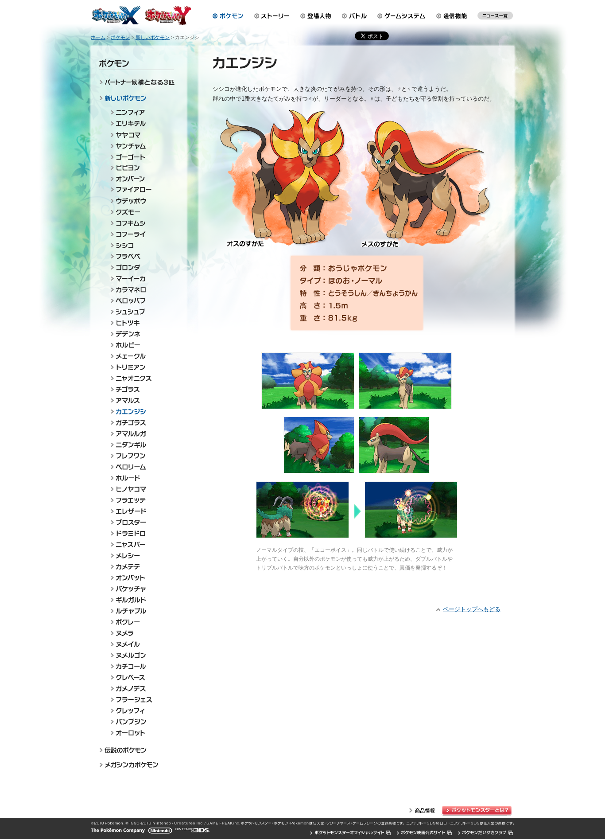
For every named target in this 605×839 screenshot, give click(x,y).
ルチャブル (140, 611)
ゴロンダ (140, 267)
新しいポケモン (138, 99)
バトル (355, 16)
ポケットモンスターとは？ (478, 810)
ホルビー (140, 345)
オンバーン (140, 179)
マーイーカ (140, 278)
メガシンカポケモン (138, 765)
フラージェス (140, 699)
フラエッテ (140, 500)
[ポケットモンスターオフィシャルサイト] (351, 832)
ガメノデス (140, 688)
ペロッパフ (140, 300)
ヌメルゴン (140, 655)
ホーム (98, 37)
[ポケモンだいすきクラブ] (485, 832)
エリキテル (140, 123)
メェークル (140, 356)
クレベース (140, 677)
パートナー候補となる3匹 (138, 84)
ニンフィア (140, 112)
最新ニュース (495, 18)
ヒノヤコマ (140, 489)
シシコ (140, 245)
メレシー (140, 555)
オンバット (140, 577)
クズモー (140, 212)
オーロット (140, 733)
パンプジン (140, 721)
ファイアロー (140, 190)
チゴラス (140, 389)
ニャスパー (140, 544)
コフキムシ (140, 223)
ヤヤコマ (140, 134)
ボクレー (140, 622)
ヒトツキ (140, 323)
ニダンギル (140, 444)
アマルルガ (140, 433)
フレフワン (140, 456)
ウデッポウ (140, 201)
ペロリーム (140, 467)
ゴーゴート (140, 156)
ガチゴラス (140, 422)
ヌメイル (140, 644)
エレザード (140, 511)
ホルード (140, 478)
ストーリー (272, 16)
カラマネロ (140, 289)
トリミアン (140, 367)
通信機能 (454, 16)
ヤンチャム (140, 145)
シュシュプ (140, 311)
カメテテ (140, 566)
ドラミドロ (140, 533)
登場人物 (315, 16)
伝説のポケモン (138, 750)
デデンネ (140, 334)
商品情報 (422, 810)
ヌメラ (140, 633)
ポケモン (228, 16)
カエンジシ (140, 411)
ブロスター (140, 522)
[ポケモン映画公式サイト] (424, 832)
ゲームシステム (403, 16)
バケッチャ (140, 588)
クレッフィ (140, 710)
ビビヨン (140, 167)
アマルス (140, 400)
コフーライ (140, 234)
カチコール (140, 666)
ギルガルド (140, 600)
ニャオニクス (140, 378)
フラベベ (140, 256)
